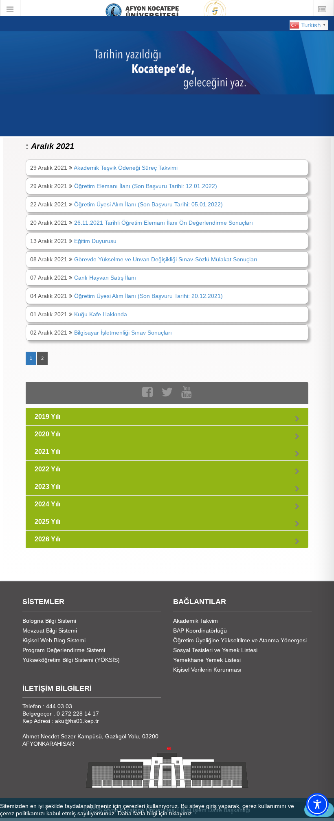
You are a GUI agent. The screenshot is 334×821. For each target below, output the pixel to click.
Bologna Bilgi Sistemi (49, 620)
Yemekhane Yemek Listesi (207, 660)
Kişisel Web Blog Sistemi (54, 640)
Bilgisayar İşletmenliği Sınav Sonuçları (123, 332)
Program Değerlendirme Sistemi (63, 650)
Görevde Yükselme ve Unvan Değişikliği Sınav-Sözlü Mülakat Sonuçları (165, 259)
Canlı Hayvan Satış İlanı (105, 277)
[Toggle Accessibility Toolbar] (317, 804)
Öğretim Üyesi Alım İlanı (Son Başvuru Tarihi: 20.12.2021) (148, 296)
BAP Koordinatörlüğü (200, 630)
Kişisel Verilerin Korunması (207, 669)
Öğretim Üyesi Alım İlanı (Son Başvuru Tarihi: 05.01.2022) (148, 204)
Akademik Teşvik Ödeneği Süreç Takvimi (126, 167)
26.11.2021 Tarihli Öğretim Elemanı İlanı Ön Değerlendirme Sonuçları (163, 222)
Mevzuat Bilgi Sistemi (49, 630)
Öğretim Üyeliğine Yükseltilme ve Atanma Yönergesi (240, 640)
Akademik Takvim (195, 620)
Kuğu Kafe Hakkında (100, 314)
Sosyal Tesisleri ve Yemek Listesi (215, 650)
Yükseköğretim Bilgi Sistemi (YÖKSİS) (71, 660)
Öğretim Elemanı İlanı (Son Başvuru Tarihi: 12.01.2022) (145, 186)
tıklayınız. (181, 813)
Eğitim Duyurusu (95, 241)
